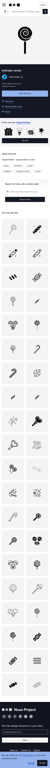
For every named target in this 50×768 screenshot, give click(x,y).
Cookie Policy (28, 755)
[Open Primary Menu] (4, 5)
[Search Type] (6, 11)
